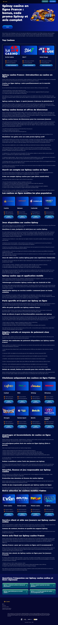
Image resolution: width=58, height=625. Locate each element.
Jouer (7, 27)
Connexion (45, 1)
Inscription (52, 1)
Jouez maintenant (12, 65)
